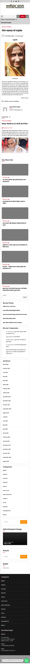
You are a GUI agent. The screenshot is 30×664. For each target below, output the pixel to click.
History (5, 486)
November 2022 (7, 400)
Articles (7, 659)
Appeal (4, 470)
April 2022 (5, 429)
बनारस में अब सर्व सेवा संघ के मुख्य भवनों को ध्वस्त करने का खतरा (15, 314)
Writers (5, 514)
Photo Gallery (13, 661)
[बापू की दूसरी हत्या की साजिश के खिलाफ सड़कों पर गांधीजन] (15, 191)
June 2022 (5, 421)
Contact (21, 661)
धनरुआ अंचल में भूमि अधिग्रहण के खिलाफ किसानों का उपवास (14, 224)
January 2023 (6, 392)
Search (4, 295)
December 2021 (6, 445)
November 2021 (7, 449)
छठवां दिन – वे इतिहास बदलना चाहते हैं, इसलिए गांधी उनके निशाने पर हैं (14, 267)
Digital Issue (14, 659)
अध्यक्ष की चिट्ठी (16, 336)
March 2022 (5, 433)
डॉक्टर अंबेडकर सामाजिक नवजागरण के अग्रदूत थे (12, 322)
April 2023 (5, 380)
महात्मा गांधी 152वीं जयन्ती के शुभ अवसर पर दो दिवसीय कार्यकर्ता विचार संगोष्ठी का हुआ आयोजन (15, 289)
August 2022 (6, 413)
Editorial (5, 482)
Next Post (5, 117)
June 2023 (5, 372)
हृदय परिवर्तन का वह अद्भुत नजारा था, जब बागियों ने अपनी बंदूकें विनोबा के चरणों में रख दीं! (16, 351)
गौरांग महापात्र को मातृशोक (12, 30)
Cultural (5, 474)
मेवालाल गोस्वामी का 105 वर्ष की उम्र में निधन (15, 124)
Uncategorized (7, 510)
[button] (18, 16)
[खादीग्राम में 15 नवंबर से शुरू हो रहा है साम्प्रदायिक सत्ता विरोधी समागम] (15, 235)
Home (2, 659)
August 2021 (6, 461)
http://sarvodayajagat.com (16, 110)
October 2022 (6, 404)
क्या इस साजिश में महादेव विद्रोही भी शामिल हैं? (11, 310)
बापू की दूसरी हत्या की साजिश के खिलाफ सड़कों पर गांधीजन (14, 202)
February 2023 (6, 388)
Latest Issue (6, 490)
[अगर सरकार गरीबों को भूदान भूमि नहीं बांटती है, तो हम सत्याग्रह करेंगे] (15, 169)
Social (4, 502)
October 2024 (6, 368)
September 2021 (7, 457)
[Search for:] (11, 522)
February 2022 (6, 437)
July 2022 (5, 417)
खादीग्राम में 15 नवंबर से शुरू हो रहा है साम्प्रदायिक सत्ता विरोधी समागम (15, 246)
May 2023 (5, 376)
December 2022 (6, 396)
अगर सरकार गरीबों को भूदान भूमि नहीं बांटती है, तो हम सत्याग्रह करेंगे (14, 180)
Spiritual (5, 506)
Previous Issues (5, 661)
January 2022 (6, 441)
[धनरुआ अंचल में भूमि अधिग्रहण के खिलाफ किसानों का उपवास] (15, 213)
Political (5, 498)
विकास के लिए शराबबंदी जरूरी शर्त (9, 318)
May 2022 (5, 425)
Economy (5, 478)
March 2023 (5, 384)
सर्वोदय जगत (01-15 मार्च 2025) (9, 306)
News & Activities (6, 26)
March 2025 (5, 364)
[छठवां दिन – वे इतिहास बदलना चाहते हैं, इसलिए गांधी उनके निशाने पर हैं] (15, 257)
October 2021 (6, 453)
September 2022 (7, 408)
